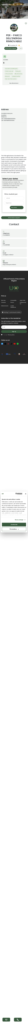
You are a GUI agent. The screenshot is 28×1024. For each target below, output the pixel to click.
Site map (3, 300)
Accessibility (13, 300)
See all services (13, 83)
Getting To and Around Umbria (12, 312)
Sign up (14, 331)
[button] (24, 4)
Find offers (14, 207)
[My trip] (17, 4)
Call (21, 48)
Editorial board (4, 305)
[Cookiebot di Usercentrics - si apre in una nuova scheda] (16, 494)
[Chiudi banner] (25, 493)
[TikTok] (11, 344)
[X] (5, 344)
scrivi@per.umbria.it (8, 254)
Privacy (12, 302)
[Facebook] (2, 344)
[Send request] (6, 1020)
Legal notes (22, 300)
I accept (9, 334)
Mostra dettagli (19, 519)
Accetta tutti (14, 524)
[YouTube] (14, 344)
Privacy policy (11, 334)
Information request (10, 48)
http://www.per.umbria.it (9, 264)
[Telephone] (18, 1020)
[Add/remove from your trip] (26, 23)
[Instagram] (8, 344)
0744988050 (6, 235)
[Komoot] (18, 344)
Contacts (3, 302)
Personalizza (13, 529)
